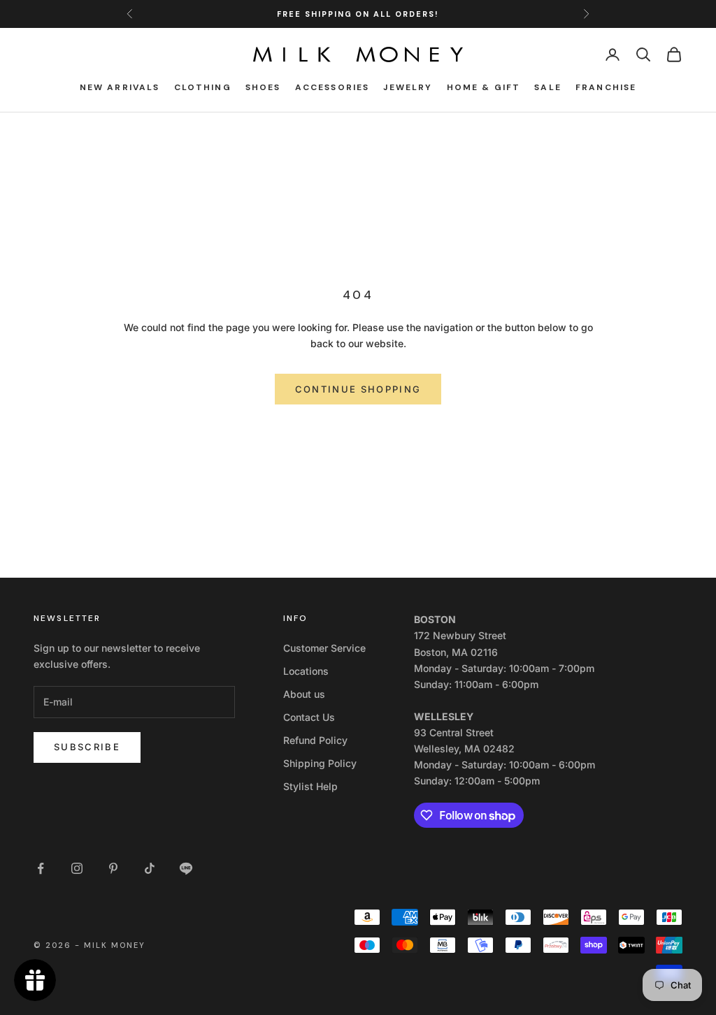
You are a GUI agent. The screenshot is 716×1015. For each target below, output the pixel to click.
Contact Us (309, 717)
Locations (306, 671)
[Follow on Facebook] (41, 868)
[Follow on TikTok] (150, 868)
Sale (547, 87)
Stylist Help (310, 786)
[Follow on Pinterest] (113, 868)
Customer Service (324, 648)
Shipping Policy (320, 763)
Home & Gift (484, 87)
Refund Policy (315, 740)
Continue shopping (358, 389)
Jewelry (407, 87)
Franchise (605, 87)
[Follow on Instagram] (77, 868)
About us (304, 694)
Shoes (263, 87)
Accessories (332, 87)
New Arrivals (120, 87)
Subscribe (87, 746)
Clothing (202, 87)
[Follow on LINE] (186, 868)
